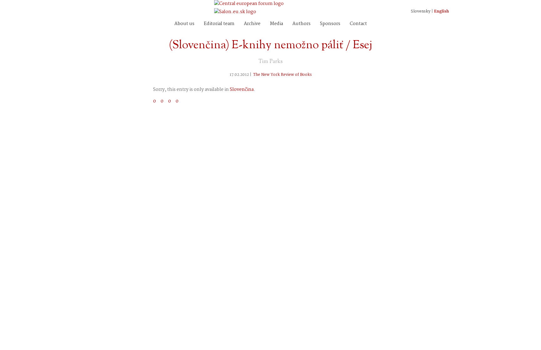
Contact (358, 24)
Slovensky (420, 11)
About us (184, 24)
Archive (252, 24)
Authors (301, 24)
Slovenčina (242, 89)
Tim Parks (270, 62)
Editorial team (219, 24)
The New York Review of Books (282, 74)
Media (276, 24)
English (441, 11)
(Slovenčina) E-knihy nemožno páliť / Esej (270, 45)
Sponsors (330, 24)
